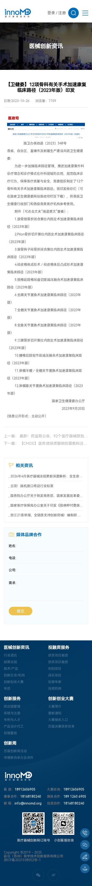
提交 (20, 611)
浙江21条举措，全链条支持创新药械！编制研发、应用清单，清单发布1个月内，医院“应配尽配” (47, 515)
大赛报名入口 (58, 720)
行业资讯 (10, 655)
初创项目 (54, 668)
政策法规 (10, 662)
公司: (12, 570)
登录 (51, 13)
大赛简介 (54, 706)
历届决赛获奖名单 (61, 726)
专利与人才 (12, 720)
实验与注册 (12, 713)
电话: (12, 558)
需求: (12, 583)
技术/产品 (11, 668)
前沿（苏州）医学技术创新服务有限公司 (33, 856)
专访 (7, 688)
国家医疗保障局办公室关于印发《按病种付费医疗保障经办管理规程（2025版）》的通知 (47, 505)
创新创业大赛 (14, 682)
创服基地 (10, 733)
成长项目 (54, 675)
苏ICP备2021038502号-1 (22, 860)
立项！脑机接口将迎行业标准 (31, 486)
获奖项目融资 (58, 655)
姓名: (12, 546)
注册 (62, 13)
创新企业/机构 (14, 675)
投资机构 (54, 688)
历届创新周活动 (15, 751)
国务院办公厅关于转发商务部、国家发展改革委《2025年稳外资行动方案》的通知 (47, 496)
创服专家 (54, 682)
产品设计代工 (14, 726)
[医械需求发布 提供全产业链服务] (85, 856)
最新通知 (54, 713)
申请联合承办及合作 (18, 758)
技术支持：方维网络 (18, 864)
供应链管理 (12, 706)
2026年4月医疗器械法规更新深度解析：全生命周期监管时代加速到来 (47, 476)
